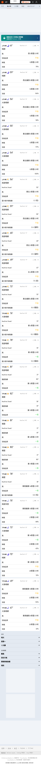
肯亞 (15, 748)
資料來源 (31, 763)
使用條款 (8, 763)
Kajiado (22, 748)
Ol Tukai (30, 748)
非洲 (9, 748)
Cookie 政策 (19, 763)
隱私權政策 (13, 763)
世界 (2, 748)
